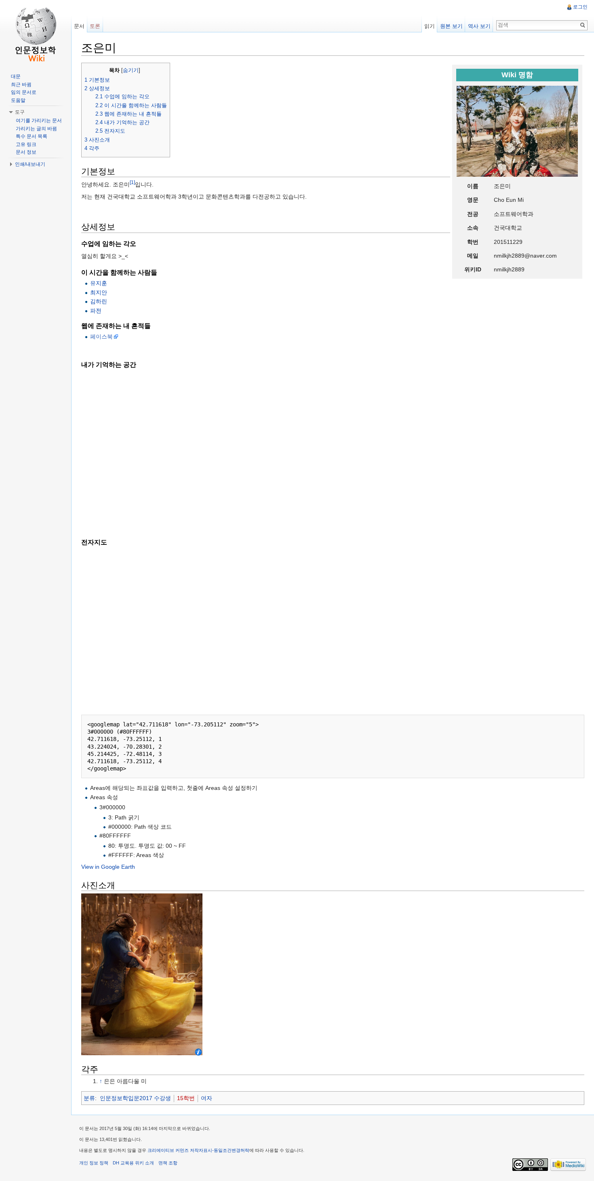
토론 (95, 26)
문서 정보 (26, 152)
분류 (89, 1098)
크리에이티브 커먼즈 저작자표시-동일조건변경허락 (198, 1150)
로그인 (580, 7)
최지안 (98, 292)
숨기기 (131, 70)
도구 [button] (20, 112)
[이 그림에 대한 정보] (198, 1051)
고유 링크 (26, 144)
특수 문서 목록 (31, 136)
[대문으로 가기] (35, 32)
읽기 (429, 26)
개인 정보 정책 (93, 1162)
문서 (79, 26)
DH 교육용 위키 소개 (133, 1162)
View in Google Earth (108, 867)
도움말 (18, 100)
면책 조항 (167, 1162)
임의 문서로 (23, 92)
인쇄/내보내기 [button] (30, 164)
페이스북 (101, 336)
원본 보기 (451, 26)
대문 (16, 76)
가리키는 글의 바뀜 (36, 128)
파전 (95, 310)
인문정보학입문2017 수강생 (135, 1098)
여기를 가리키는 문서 (39, 120)
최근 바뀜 (21, 84)
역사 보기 (479, 26)
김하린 (98, 301)
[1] (132, 182)
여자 (206, 1098)
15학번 (186, 1098)
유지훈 (98, 283)
